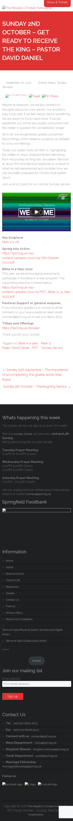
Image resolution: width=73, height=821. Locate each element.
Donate (10, 593)
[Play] (36, 212)
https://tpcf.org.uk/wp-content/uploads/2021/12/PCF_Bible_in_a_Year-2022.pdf (36, 292)
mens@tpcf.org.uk (45, 742)
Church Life (13, 580)
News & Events (15, 573)
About (9, 567)
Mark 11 (46, 343)
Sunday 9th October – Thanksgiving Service (37, 386)
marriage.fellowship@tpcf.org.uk (22, 766)
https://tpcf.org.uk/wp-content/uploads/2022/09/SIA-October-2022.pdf (31, 257)
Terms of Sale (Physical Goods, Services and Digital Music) (32, 632)
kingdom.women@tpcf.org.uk (51, 749)
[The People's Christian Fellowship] (27, 8)
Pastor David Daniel (15, 348)
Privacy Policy (14, 612)
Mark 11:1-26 (10, 242)
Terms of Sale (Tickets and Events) (26, 640)
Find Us (10, 606)
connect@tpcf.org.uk (38, 494)
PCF (35, 348)
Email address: (11, 678)
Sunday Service (52, 348)
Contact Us (12, 599)
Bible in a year (28, 343)
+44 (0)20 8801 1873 (25, 723)
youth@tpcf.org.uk (46, 755)
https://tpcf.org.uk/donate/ (21, 328)
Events (43, 82)
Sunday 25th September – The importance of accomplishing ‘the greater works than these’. (35, 375)
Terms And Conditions (19, 619)
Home (9, 560)
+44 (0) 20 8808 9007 (26, 729)
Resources (12, 586)
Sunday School (23, 433)
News (52, 82)
